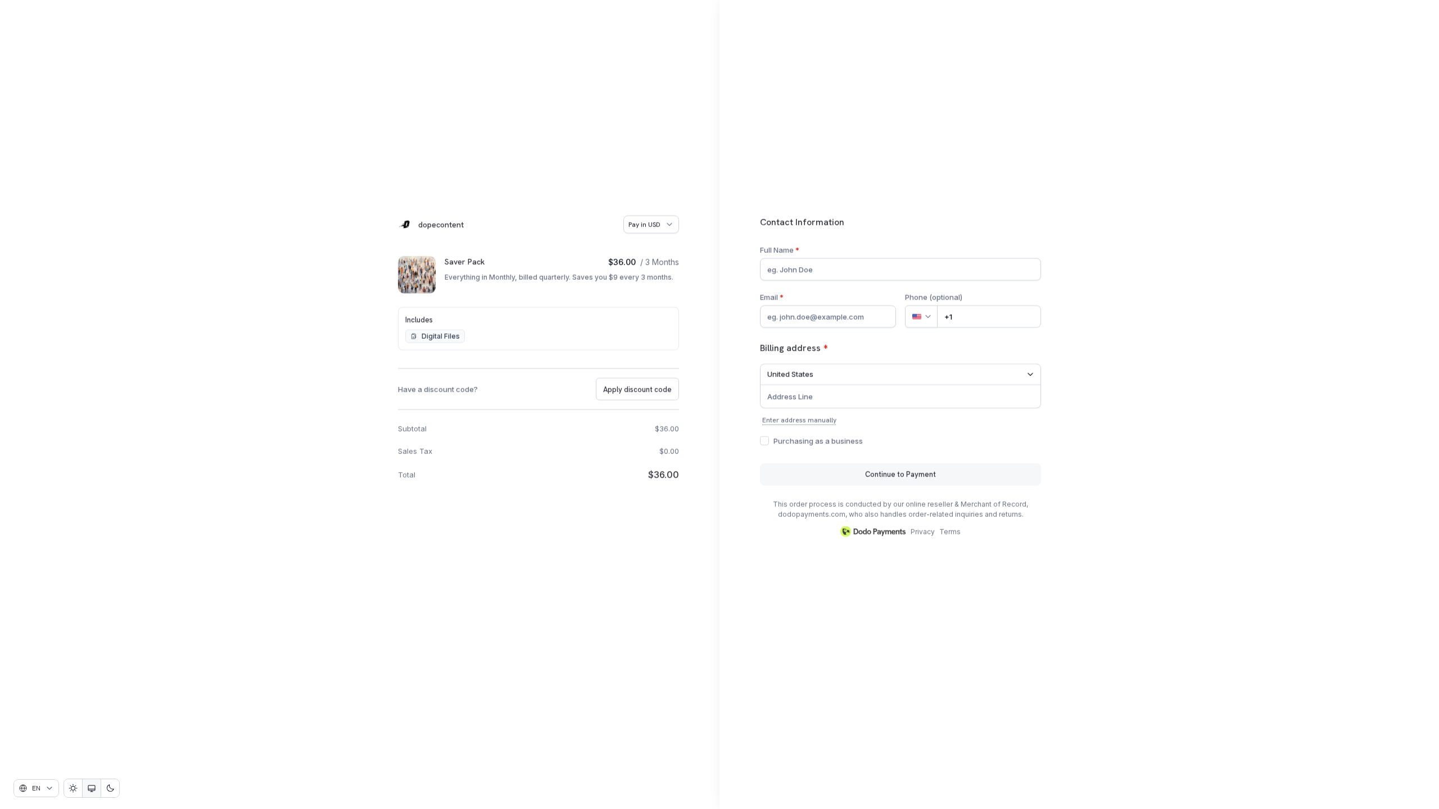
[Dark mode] (110, 788)
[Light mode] (73, 788)
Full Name (779, 249)
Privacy (923, 531)
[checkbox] (764, 440)
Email (772, 296)
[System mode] (91, 788)
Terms (950, 531)
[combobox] (36, 788)
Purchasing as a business (818, 440)
